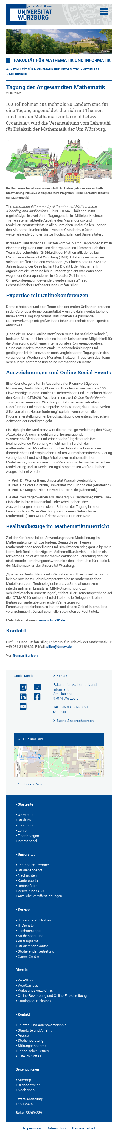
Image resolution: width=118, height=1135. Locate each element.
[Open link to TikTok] (34, 687)
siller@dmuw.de (59, 647)
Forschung (26, 825)
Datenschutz (56, 1128)
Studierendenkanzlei (33, 946)
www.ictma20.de (51, 620)
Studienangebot (30, 870)
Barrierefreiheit (83, 1128)
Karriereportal (28, 880)
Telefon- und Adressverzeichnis (42, 1025)
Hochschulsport (30, 931)
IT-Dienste (26, 925)
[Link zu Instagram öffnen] (20, 687)
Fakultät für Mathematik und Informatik (62, 60)
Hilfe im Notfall (29, 1056)
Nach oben (26, 1090)
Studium (24, 820)
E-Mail (63, 712)
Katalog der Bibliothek (34, 1001)
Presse (23, 1035)
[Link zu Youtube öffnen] (20, 706)
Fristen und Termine (33, 865)
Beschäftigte (28, 886)
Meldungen (18, 74)
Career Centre (28, 956)
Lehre (22, 830)
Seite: (20, 1113)
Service (24, 909)
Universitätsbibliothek (34, 920)
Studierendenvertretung (36, 951)
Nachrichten (27, 875)
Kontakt (62, 676)
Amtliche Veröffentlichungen (40, 896)
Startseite (25, 804)
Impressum (32, 1128)
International (27, 841)
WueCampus (28, 985)
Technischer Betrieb (33, 1051)
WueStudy (26, 980)
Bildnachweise (29, 1085)
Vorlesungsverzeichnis (35, 990)
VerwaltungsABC (31, 891)
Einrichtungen (28, 836)
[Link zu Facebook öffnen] (34, 697)
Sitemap (24, 1080)
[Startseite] (7, 69)
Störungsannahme (32, 1046)
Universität (26, 815)
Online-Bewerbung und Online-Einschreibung (52, 996)
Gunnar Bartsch (25, 655)
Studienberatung (30, 936)
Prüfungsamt (28, 941)
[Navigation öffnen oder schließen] (104, 11)
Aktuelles (91, 69)
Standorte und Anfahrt (35, 1030)
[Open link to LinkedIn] (20, 697)
